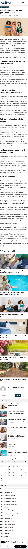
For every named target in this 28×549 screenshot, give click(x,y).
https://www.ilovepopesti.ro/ (9, 510)
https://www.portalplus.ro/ (8, 495)
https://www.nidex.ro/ (7, 527)
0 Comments (16, 15)
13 (13, 469)
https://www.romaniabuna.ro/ (9, 504)
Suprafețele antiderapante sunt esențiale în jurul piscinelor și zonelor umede (17, 452)
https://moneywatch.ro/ (7, 530)
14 (17, 469)
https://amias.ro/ (5, 533)
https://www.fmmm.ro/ (7, 521)
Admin (1, 15)
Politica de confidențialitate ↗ (10, 544)
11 (5, 469)
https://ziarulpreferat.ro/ (8, 516)
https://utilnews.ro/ (6, 492)
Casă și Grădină (5, 7)
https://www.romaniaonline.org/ (9, 513)
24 (1, 475)
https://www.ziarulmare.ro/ (8, 498)
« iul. (1, 480)
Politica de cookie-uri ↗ (9, 542)
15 (21, 469)
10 (1, 469)
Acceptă (20, 546)
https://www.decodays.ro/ (8, 524)
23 (25, 472)
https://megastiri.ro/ (6, 507)
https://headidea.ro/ (6, 518)
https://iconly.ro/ (5, 536)
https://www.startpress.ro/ (8, 501)
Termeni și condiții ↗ (19, 542)
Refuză (7, 546)
